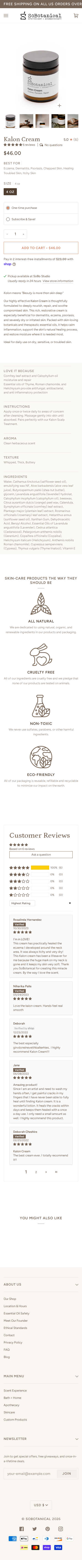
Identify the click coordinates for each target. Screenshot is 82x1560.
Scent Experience (15, 1390)
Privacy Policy (13, 1342)
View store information (58, 281)
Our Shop (10, 1299)
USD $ (39, 1505)
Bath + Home (12, 1398)
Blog (7, 1357)
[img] (41, 932)
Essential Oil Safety (16, 1313)
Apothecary (11, 1405)
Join (66, 1473)
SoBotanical (38, 1519)
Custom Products (15, 1419)
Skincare (9, 1412)
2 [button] (36, 1172)
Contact (9, 1335)
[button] (13, 144)
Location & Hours (15, 1306)
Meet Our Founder (16, 1320)
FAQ (7, 1349)
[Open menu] (10, 15)
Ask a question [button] (41, 854)
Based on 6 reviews (22, 849)
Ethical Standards (15, 1328)
